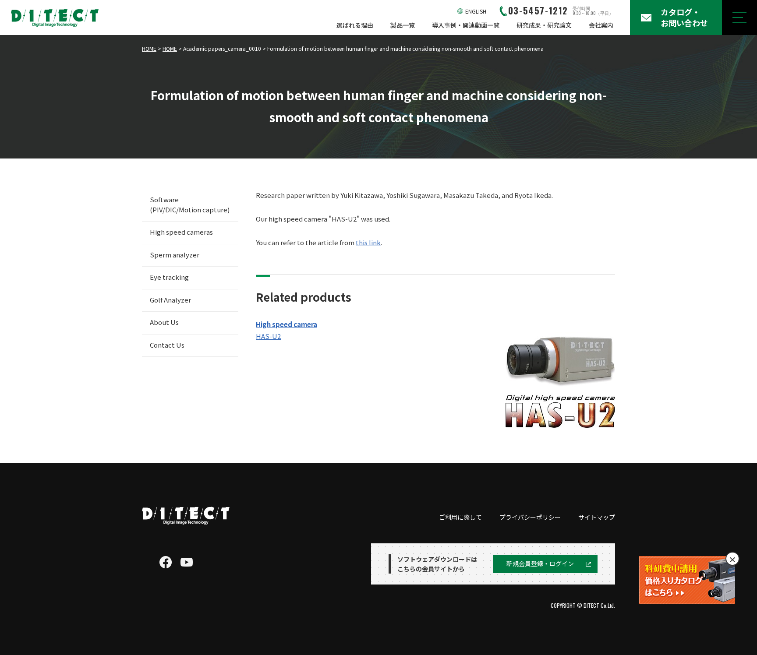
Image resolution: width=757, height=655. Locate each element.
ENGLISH (475, 11)
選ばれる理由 (354, 25)
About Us (164, 322)
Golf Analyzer (170, 299)
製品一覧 (402, 25)
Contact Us (167, 344)
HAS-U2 (268, 336)
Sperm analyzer (174, 254)
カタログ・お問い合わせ (684, 17)
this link (368, 242)
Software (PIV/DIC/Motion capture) (190, 204)
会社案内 (601, 25)
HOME (149, 48)
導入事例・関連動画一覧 (465, 25)
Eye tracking (169, 277)
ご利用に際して (460, 517)
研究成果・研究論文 (544, 25)
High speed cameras (181, 231)
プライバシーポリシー (530, 517)
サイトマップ (596, 517)
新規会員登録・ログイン (540, 563)
